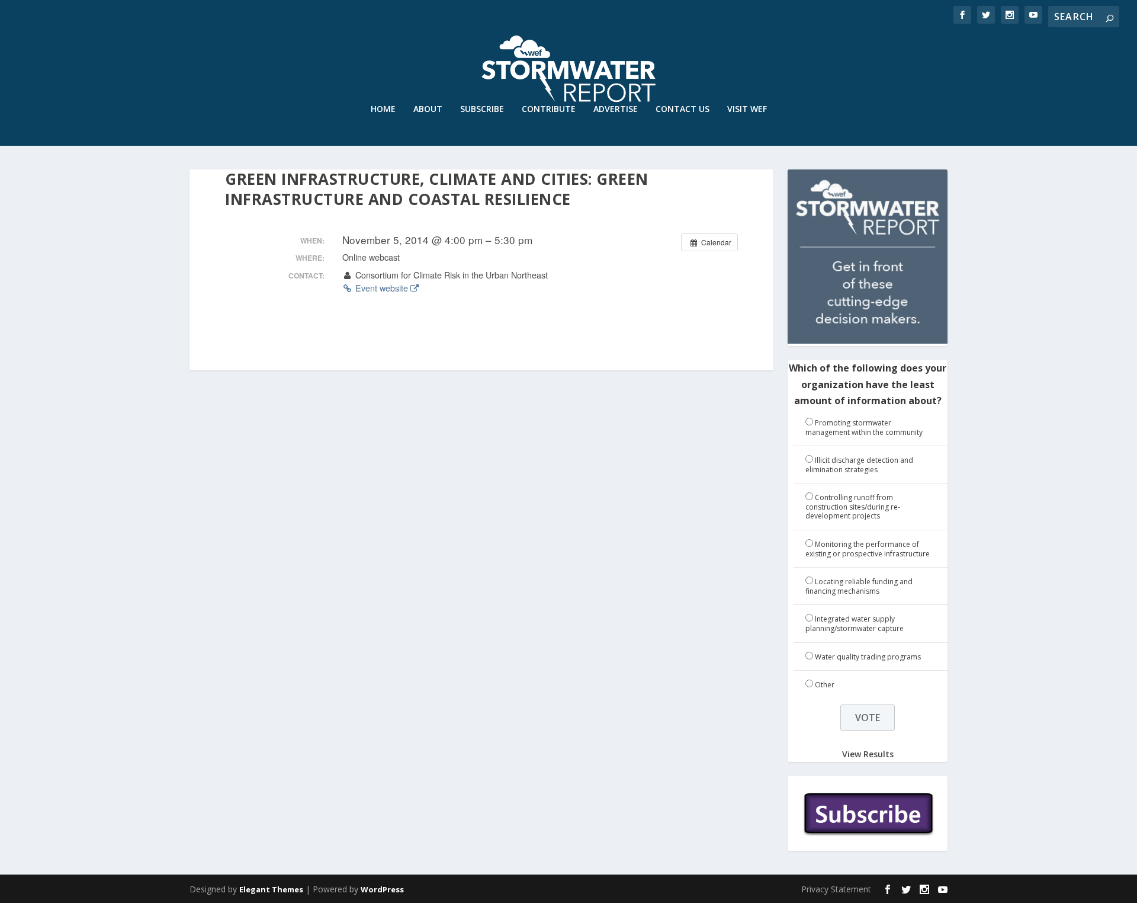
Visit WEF (747, 109)
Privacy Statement (836, 889)
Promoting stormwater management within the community (864, 427)
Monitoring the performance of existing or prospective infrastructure (867, 549)
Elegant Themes (271, 889)
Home (383, 109)
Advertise (615, 109)
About (427, 109)
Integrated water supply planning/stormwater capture (854, 623)
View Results (868, 754)
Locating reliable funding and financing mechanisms (859, 586)
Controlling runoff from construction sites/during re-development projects (852, 506)
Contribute (549, 109)
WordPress (382, 889)
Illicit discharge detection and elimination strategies (859, 465)
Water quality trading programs (868, 657)
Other (824, 685)
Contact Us (682, 109)
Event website (381, 288)
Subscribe (482, 109)
